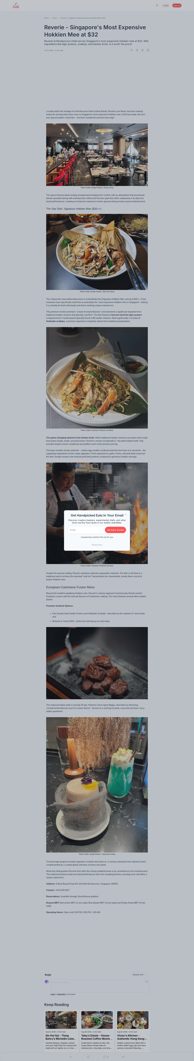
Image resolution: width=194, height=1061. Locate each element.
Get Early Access (115, 530)
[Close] (126, 514)
